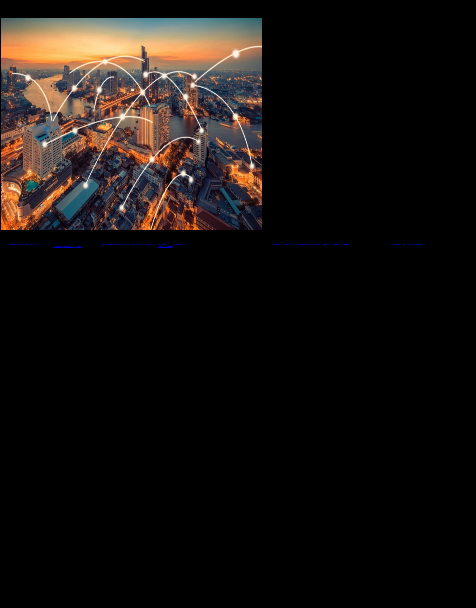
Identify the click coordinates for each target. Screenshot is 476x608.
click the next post (165, 247)
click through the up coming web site (67, 247)
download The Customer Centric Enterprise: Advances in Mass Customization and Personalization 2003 (311, 244)
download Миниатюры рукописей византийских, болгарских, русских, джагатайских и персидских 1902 (145, 244)
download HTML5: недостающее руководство (406, 244)
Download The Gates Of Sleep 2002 (24, 244)
